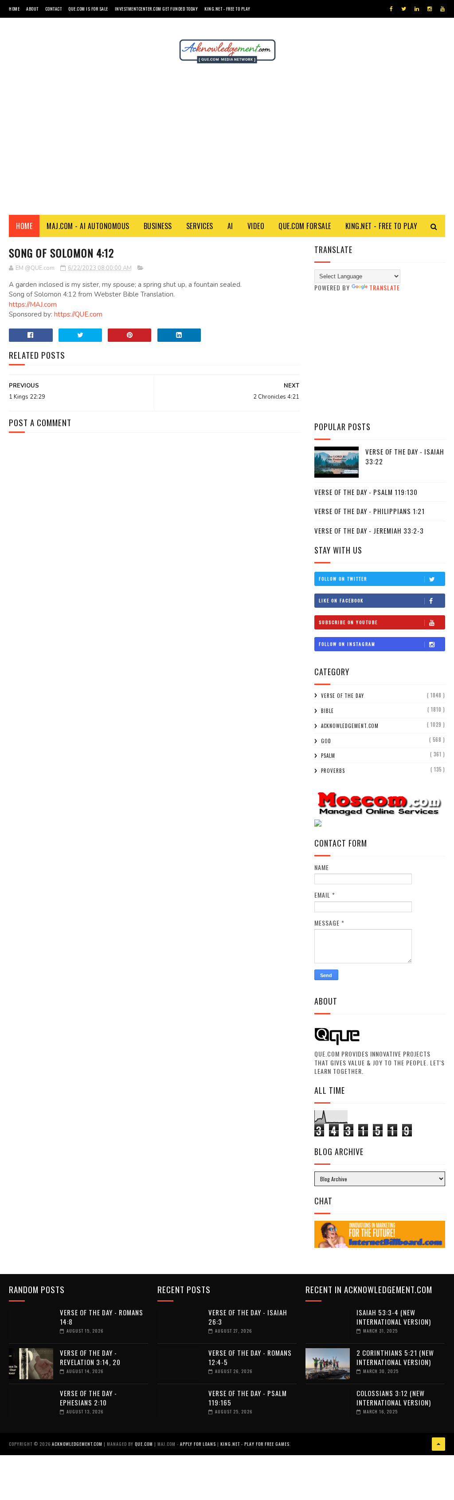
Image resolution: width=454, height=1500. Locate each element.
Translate (384, 287)
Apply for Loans (198, 1444)
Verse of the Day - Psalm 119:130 (366, 492)
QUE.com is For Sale (88, 8)
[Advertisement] (227, 139)
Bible (327, 710)
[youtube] (442, 9)
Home (14, 8)
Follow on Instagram (347, 644)
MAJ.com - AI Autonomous (88, 226)
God (326, 740)
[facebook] (391, 9)
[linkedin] (416, 9)
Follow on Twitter (343, 578)
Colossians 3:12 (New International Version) (393, 1397)
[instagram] (429, 9)
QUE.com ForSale (304, 226)
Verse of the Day (342, 695)
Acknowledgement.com (350, 725)
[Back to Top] (438, 1444)
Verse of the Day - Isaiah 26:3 (247, 1316)
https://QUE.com (78, 314)
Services (199, 226)
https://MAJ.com (33, 304)
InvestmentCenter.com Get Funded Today (156, 8)
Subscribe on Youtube (348, 622)
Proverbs (333, 770)
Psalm (328, 755)
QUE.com (144, 1444)
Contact (53, 8)
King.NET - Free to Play (227, 8)
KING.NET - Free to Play (381, 226)
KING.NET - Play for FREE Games (255, 1444)
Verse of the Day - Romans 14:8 (101, 1316)
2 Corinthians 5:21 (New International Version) (395, 1357)
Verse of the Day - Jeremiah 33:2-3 (369, 530)
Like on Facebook (341, 600)
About (32, 8)
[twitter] (403, 9)
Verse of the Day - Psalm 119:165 (247, 1397)
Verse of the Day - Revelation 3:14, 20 (90, 1357)
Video (256, 226)
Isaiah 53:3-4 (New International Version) (393, 1316)
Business (158, 226)
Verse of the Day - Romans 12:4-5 (250, 1357)
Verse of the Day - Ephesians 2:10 (88, 1397)
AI (230, 226)
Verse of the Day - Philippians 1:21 (369, 511)
